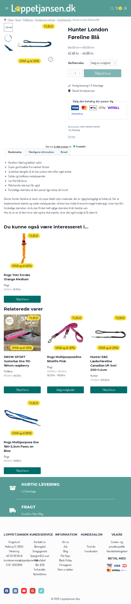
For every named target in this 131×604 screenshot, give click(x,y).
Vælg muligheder (65, 390)
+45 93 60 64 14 (14, 556)
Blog (65, 551)
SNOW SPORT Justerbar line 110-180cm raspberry (17, 361)
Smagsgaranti (39, 551)
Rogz (6, 285)
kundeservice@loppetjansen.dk (21, 560)
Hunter (72, 136)
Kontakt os (40, 542)
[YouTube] (24, 591)
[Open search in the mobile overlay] (112, 8)
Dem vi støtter (65, 569)
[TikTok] (41, 591)
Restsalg (76, 130)
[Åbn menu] (7, 8)
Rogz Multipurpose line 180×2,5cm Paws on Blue (21, 447)
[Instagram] (15, 591)
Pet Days (65, 556)
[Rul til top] (122, 600)
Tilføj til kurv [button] (22, 299)
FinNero (8, 371)
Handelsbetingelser (117, 551)
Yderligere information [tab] (41, 152)
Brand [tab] (64, 152)
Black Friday (65, 560)
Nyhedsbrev (39, 574)
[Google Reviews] (32, 591)
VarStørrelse (76, 63)
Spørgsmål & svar (39, 556)
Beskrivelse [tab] (15, 152)
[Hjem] (5, 19)
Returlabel (40, 560)
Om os (65, 542)
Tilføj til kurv (102, 73)
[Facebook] (7, 591)
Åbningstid (40, 546)
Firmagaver (65, 565)
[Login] (125, 8)
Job (65, 546)
